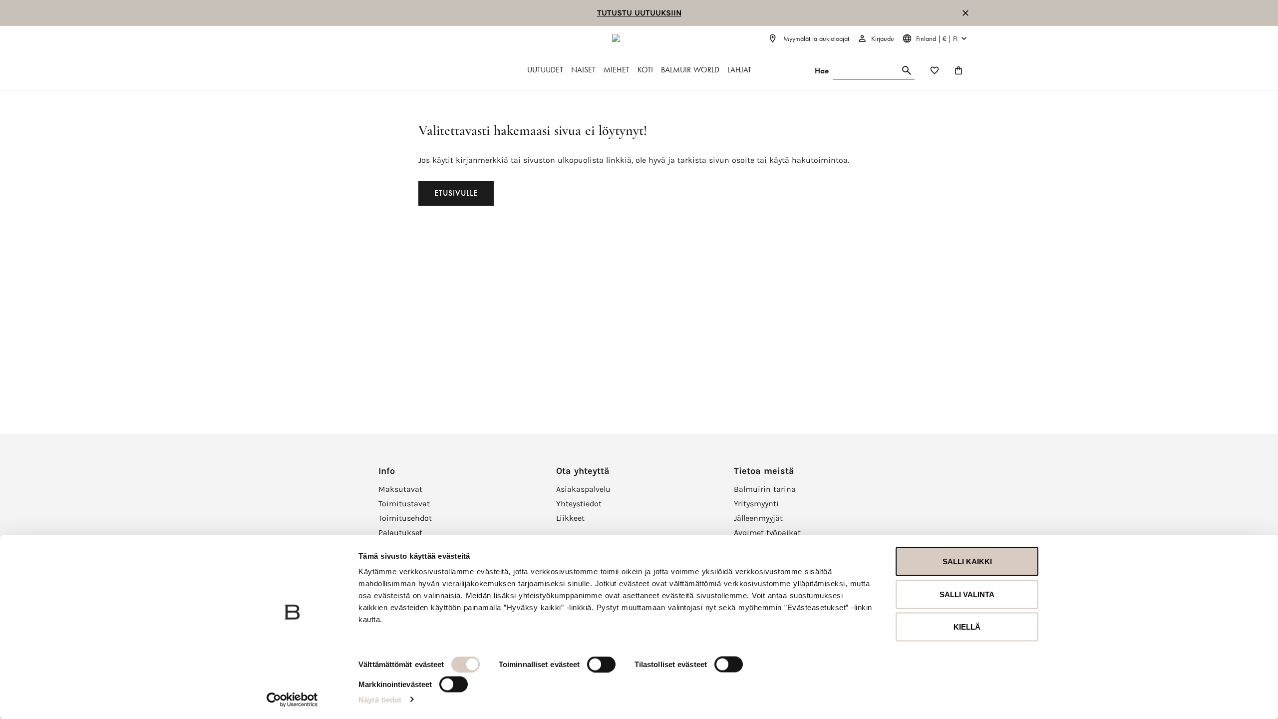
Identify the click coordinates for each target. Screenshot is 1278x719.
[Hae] (907, 70)
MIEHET (617, 69)
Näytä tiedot (379, 699)
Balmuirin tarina (765, 489)
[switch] (601, 665)
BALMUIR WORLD (690, 69)
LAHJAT (739, 69)
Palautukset (400, 532)
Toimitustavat (404, 503)
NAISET (583, 69)
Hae (822, 70)
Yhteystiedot (579, 503)
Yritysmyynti (756, 503)
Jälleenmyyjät (758, 518)
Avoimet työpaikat (767, 532)
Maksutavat (400, 489)
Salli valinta (967, 594)
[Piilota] (965, 13)
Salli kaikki (967, 561)
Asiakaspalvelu (583, 489)
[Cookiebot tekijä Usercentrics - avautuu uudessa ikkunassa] (292, 699)
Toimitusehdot (405, 518)
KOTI (645, 69)
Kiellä (967, 627)
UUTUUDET (545, 69)
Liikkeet (570, 518)
